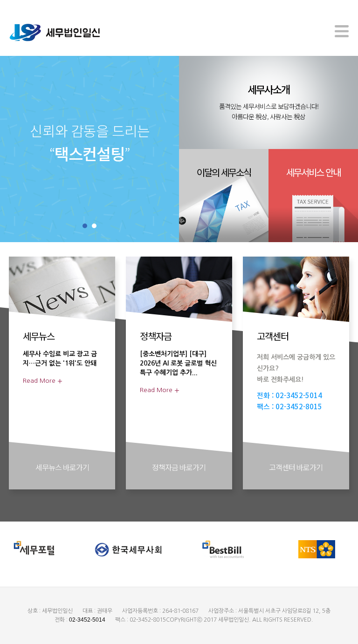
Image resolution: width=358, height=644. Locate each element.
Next (153, 149)
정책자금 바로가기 (179, 467)
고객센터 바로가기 (296, 467)
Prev (26, 149)
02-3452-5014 (298, 395)
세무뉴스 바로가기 (62, 467)
